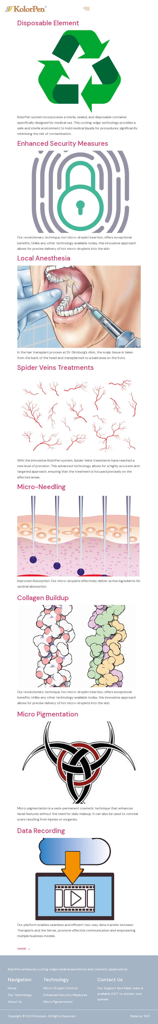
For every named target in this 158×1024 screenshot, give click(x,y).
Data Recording (41, 830)
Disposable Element (48, 23)
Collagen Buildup (43, 598)
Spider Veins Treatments (55, 367)
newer (24, 948)
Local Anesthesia (43, 258)
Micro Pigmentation (47, 714)
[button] (86, 8)
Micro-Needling (41, 486)
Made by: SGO (140, 1016)
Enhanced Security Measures (62, 143)
